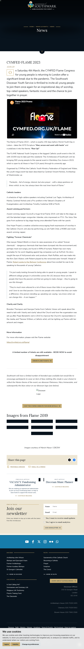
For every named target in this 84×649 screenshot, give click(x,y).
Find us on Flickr (51, 541)
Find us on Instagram (45, 541)
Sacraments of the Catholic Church (56, 557)
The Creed (47, 569)
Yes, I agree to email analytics (58, 522)
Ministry (23, 627)
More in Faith (51, 574)
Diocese (11, 627)
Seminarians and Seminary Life (17, 587)
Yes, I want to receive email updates (60, 518)
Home (32, 26)
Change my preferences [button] (30, 644)
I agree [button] (6, 644)
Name (47, 506)
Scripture (47, 566)
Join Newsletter (51, 528)
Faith (17, 627)
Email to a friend (38, 467)
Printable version (17, 467)
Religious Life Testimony (15, 590)
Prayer (46, 563)
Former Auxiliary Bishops (15, 566)
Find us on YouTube (27, 541)
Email (47, 512)
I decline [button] (15, 644)
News (52, 26)
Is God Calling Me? (13, 584)
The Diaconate (12, 596)
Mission (29, 627)
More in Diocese (15, 574)
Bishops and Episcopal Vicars (17, 560)
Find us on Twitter (39, 541)
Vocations (36, 627)
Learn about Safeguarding (62, 581)
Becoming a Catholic (51, 560)
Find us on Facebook (33, 541)
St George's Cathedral (14, 569)
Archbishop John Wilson (15, 557)
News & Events (42, 26)
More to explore (70, 627)
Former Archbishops (14, 563)
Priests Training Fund (14, 593)
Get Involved (58, 627)
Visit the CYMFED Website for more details (41, 406)
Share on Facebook (74, 460)
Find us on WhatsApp (57, 541)
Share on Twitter (69, 460)
